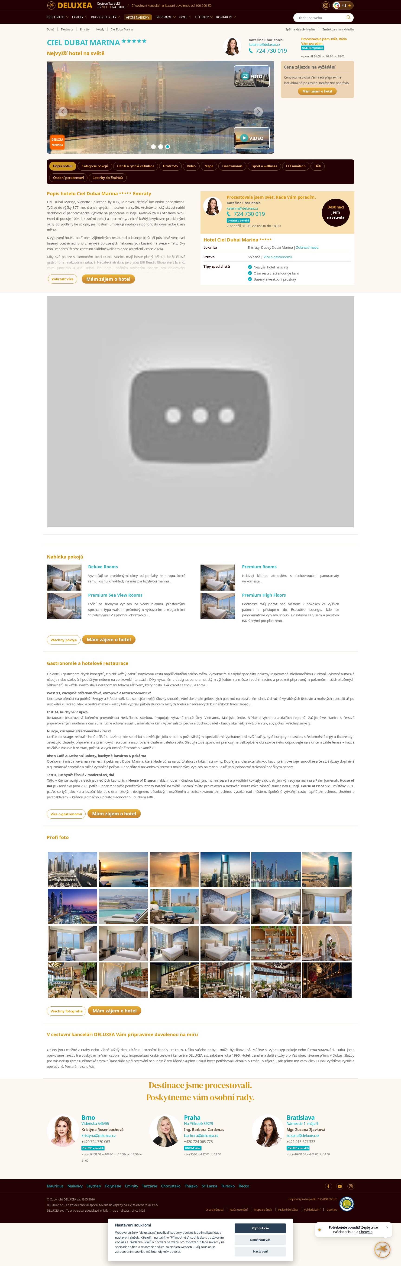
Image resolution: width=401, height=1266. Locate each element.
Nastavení (260, 1251)
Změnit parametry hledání (338, 29)
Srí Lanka (209, 1186)
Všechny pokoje (64, 640)
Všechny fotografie (67, 1011)
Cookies (332, 1209)
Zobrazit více (62, 279)
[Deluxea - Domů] (69, 5)
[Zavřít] (387, 1227)
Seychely (94, 1186)
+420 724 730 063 (95, 1141)
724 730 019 (271, 50)
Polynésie (113, 1186)
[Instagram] (326, 5)
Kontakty (224, 17)
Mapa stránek (263, 1209)
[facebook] (328, 1186)
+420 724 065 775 (198, 1141)
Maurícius (55, 1186)
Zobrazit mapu (307, 247)
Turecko (228, 1186)
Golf (183, 17)
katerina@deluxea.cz (264, 44)
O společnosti (214, 1209)
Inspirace (163, 17)
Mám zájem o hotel (317, 91)
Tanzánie (149, 1186)
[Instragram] (350, 1186)
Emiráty (131, 1186)
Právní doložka (288, 1209)
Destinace (56, 17)
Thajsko (191, 1186)
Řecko (244, 1186)
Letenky (202, 17)
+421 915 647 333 (301, 1141)
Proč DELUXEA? (103, 17)
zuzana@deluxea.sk (303, 1135)
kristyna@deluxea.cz (98, 1135)
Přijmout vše (260, 1228)
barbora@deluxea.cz (201, 1135)
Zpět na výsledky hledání (300, 29)
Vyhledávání (312, 1209)
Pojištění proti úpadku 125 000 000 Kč (312, 1199)
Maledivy (75, 1186)
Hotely (78, 17)
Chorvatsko (171, 1186)
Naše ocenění (238, 1209)
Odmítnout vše (260, 1240)
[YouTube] (339, 1186)
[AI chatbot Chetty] (382, 1250)
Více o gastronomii (278, 257)
